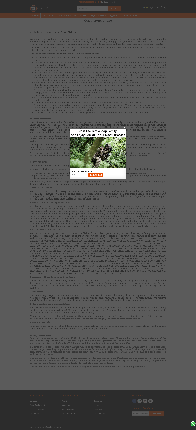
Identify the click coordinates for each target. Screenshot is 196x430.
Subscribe (95, 174)
